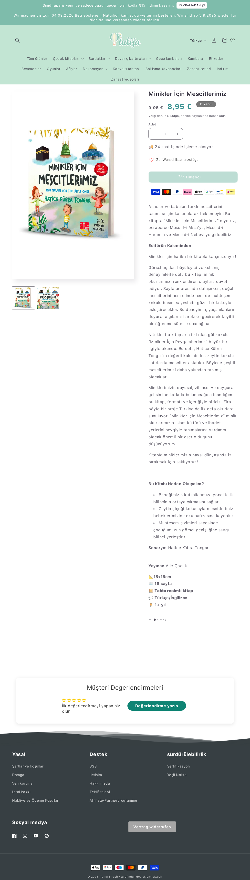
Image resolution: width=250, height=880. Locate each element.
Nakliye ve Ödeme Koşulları (36, 800)
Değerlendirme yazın (156, 705)
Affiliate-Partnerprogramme (113, 800)
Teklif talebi (100, 792)
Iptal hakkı (21, 792)
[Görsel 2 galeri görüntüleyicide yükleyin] (48, 298)
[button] (17, 40)
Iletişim (96, 775)
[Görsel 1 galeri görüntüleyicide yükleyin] (23, 298)
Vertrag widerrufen (152, 826)
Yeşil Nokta (177, 775)
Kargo (174, 116)
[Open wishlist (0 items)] (232, 40)
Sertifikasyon (178, 766)
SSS (93, 766)
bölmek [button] (160, 620)
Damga (18, 775)
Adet (152, 124)
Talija (104, 876)
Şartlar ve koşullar (27, 766)
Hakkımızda (100, 783)
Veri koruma (22, 783)
